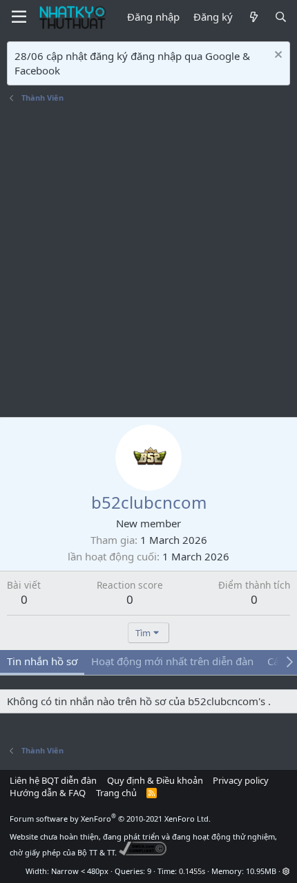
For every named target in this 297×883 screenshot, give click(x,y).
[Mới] (253, 17)
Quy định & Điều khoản (155, 780)
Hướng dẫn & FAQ (48, 792)
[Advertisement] (148, 262)
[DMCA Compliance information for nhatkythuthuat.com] (142, 852)
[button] (286, 871)
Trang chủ (116, 792)
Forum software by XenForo (110, 818)
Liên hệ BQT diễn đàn (53, 780)
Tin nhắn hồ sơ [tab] (42, 661)
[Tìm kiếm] (280, 17)
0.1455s (192, 871)
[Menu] (19, 17)
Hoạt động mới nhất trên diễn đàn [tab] (172, 661)
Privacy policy (241, 780)
